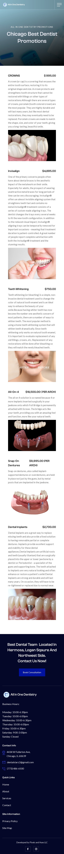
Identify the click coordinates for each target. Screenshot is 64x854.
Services (6, 798)
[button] (59, 4)
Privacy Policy (10, 821)
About (5, 791)
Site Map (7, 827)
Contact (6, 805)
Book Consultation (32, 672)
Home (5, 784)
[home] (14, 5)
